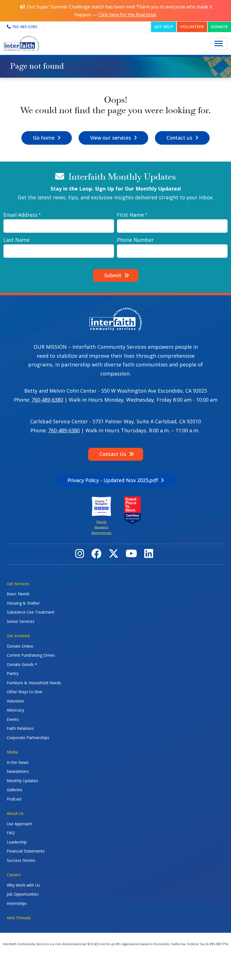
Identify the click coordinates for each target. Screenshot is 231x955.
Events (13, 719)
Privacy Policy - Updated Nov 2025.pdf (112, 480)
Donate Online (20, 646)
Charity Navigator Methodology (102, 527)
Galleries (14, 789)
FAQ (11, 832)
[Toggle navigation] (219, 43)
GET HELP (163, 26)
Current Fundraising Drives (31, 655)
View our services (110, 137)
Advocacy (15, 710)
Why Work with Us (23, 885)
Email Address (20, 214)
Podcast (14, 799)
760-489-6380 (47, 399)
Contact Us (112, 454)
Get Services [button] (18, 583)
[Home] (21, 43)
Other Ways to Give (24, 691)
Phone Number (135, 239)
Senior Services (20, 621)
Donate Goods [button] (20, 664)
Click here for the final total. (127, 15)
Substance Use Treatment (30, 612)
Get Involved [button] (18, 635)
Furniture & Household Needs (34, 682)
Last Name (16, 239)
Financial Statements (26, 851)
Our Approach (19, 823)
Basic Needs (18, 593)
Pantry (13, 673)
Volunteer (15, 701)
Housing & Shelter (23, 603)
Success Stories (21, 860)
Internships (17, 903)
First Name (130, 214)
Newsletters (18, 771)
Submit (112, 275)
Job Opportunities (23, 894)
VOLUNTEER (192, 26)
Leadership (17, 842)
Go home (44, 137)
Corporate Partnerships (28, 737)
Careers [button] (14, 874)
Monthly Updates (22, 780)
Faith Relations (20, 728)
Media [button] (12, 752)
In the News (18, 762)
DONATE (219, 26)
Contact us (179, 137)
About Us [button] (15, 813)
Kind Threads (19, 917)
